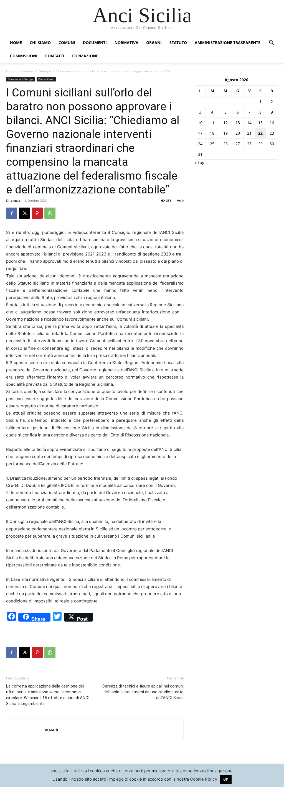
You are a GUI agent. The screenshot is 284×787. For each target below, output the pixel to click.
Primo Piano (46, 79)
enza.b (16, 200)
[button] (271, 43)
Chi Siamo (40, 42)
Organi (154, 42)
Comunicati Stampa (36, 71)
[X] (24, 213)
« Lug (199, 162)
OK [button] (225, 779)
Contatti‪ (54, 55)
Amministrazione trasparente (227, 42)
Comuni (67, 42)
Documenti (95, 42)
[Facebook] (11, 213)
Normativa (126, 42)
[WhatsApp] (49, 213)
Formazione (85, 55)
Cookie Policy (203, 779)
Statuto (178, 42)
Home (16, 42)
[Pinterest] (37, 213)
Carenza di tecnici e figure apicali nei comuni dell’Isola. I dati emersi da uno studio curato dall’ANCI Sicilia (143, 692)
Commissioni (23, 55)
